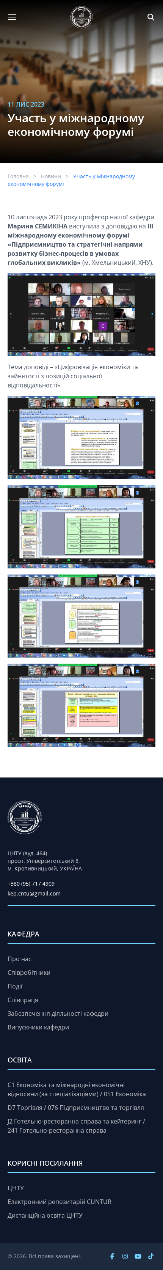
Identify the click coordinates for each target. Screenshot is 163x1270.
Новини (51, 176)
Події (15, 986)
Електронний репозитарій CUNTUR (59, 1202)
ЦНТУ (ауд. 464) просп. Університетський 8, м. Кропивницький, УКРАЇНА (45, 861)
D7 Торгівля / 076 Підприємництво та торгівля (76, 1107)
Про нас (19, 959)
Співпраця (23, 1000)
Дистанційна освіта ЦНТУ (45, 1215)
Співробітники (29, 972)
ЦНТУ (16, 1188)
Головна (18, 176)
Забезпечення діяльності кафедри (58, 1013)
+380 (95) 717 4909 (31, 883)
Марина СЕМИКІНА (37, 226)
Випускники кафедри (38, 1027)
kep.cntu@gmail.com (34, 893)
